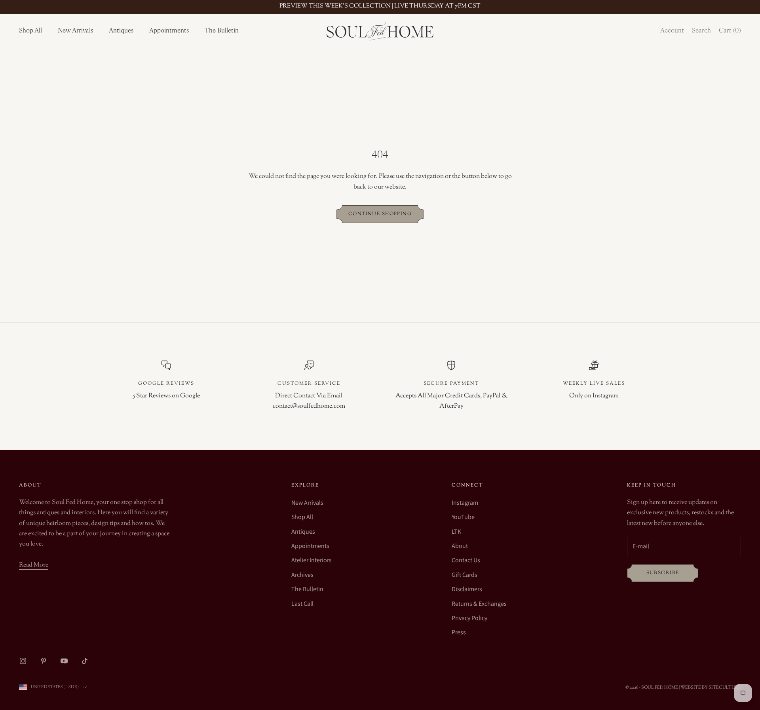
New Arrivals (75, 31)
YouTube (463, 517)
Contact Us (466, 560)
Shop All (30, 31)
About (460, 546)
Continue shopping (380, 214)
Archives (302, 575)
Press (459, 632)
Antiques (121, 31)
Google (189, 396)
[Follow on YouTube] (64, 661)
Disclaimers (467, 589)
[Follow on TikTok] (85, 661)
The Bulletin (222, 31)
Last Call (302, 603)
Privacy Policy (469, 618)
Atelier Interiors (311, 560)
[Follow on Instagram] (23, 661)
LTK (456, 531)
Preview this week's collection (335, 6)
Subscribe (662, 572)
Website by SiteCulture (710, 687)
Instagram (606, 396)
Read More (33, 565)
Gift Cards (464, 575)
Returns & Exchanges (479, 603)
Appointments (169, 31)
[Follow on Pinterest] (44, 661)
